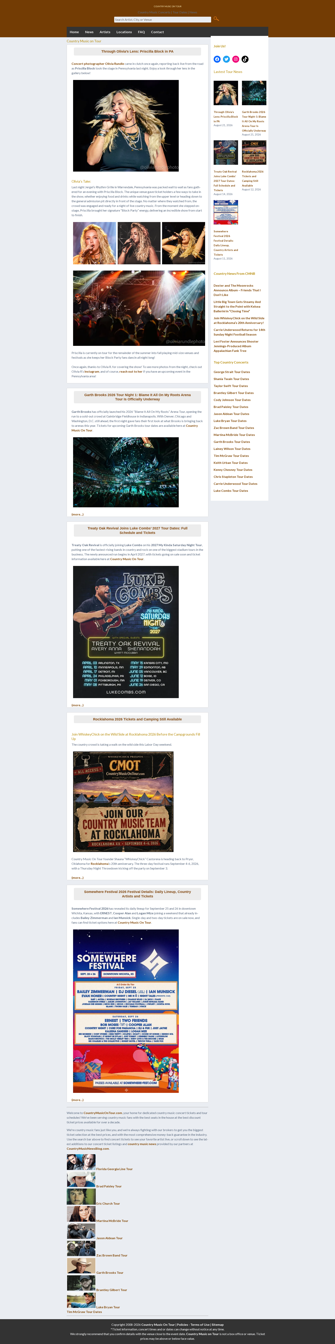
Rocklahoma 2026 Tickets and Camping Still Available (137, 719)
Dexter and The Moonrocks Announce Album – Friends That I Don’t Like (237, 290)
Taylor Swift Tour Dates (231, 386)
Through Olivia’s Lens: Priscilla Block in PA (137, 51)
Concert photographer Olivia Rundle (98, 63)
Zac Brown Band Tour (112, 1255)
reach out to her (130, 371)
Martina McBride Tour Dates (234, 434)
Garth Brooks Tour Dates (232, 441)
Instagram (92, 371)
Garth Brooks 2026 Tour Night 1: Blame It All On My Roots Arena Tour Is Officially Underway (137, 397)
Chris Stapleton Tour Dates (233, 476)
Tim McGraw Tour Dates (84, 1312)
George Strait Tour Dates (232, 372)
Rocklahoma (100, 863)
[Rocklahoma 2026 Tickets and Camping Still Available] (254, 152)
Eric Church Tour (108, 1203)
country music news (142, 1144)
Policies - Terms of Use (193, 1324)
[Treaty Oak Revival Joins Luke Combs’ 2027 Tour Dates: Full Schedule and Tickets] (226, 152)
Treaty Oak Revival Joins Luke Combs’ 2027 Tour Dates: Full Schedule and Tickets (137, 530)
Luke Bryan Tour (108, 1307)
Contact (157, 32)
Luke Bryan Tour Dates (230, 421)
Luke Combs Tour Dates (231, 490)
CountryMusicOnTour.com (103, 1113)
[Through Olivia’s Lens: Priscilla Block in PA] (226, 93)
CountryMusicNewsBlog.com (88, 1148)
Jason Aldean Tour (109, 1238)
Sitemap (218, 1324)
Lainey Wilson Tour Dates (232, 448)
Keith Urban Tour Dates (231, 462)
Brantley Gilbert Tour (111, 1290)
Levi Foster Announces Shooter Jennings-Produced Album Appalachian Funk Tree (236, 345)
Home (74, 32)
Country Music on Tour (202, 1334)
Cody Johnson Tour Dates (232, 400)
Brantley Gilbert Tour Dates (234, 393)
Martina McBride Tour (112, 1221)
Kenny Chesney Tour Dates (233, 469)
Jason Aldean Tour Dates (231, 414)
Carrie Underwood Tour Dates (235, 483)
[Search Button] (216, 18)
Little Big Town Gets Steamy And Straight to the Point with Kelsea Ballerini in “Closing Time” (237, 306)
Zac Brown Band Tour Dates (234, 427)
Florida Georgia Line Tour (114, 1169)
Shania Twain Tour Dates (231, 379)
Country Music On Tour (127, 559)
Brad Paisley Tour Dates (231, 407)
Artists (105, 32)
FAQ (141, 32)
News (89, 32)
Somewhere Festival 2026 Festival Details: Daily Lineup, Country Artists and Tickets (137, 894)
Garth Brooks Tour (109, 1272)
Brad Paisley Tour (109, 1186)
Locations (124, 32)
